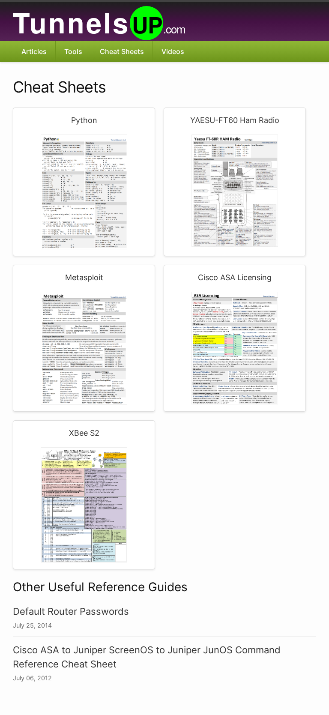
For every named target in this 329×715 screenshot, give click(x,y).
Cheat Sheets (122, 51)
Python (84, 120)
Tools (73, 51)
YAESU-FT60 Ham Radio (234, 120)
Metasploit (84, 277)
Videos (173, 51)
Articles (34, 51)
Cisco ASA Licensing (235, 277)
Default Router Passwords (71, 611)
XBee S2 (84, 432)
